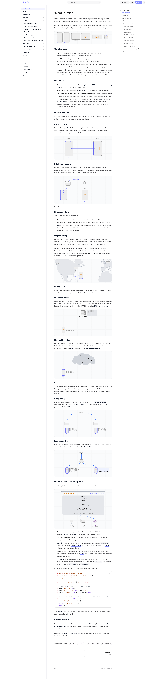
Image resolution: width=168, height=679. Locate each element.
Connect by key (127, 21)
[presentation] (83, 589)
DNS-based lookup (129, 35)
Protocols (60, 559)
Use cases (125, 15)
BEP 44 (72, 348)
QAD (76, 248)
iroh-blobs (82, 90)
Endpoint (60, 543)
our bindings (102, 28)
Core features (126, 12)
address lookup (76, 545)
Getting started (126, 51)
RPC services (96, 85)
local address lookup (91, 447)
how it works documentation (70, 633)
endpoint (65, 128)
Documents (103, 99)
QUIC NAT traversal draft (80, 404)
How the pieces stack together (131, 49)
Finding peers (127, 32)
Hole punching (128, 43)
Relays (59, 225)
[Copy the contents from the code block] (110, 573)
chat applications (85, 85)
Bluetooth (75, 534)
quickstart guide (85, 624)
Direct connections (128, 40)
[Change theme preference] (144, 2)
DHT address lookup (93, 348)
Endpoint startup (127, 29)
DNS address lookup (101, 306)
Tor (64, 534)
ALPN (82, 553)
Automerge (61, 102)
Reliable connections (129, 23)
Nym (67, 534)
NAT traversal (71, 407)
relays (107, 545)
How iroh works (126, 18)
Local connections (129, 46)
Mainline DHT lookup (130, 37)
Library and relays (128, 26)
